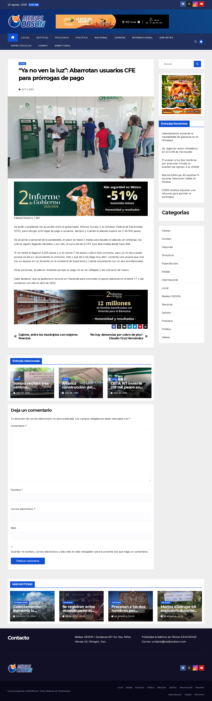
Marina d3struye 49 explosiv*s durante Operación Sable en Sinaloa (180, 178)
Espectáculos (21, 45)
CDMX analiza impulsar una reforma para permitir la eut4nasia (178, 193)
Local (25, 37)
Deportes (166, 37)
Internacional (142, 37)
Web (13, 528)
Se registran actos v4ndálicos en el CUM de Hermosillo (79, 610)
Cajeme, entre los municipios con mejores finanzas (48, 336)
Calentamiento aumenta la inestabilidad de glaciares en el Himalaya (180, 137)
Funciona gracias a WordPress (23, 691)
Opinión (120, 37)
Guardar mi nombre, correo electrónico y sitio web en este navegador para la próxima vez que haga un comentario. (79, 551)
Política (82, 37)
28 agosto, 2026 (26, 616)
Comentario (19, 425)
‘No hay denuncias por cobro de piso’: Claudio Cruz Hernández (116, 336)
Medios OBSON (171, 296)
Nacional (101, 37)
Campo (43, 45)
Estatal (42, 37)
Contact (166, 238)
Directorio (62, 45)
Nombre (17, 489)
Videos (166, 337)
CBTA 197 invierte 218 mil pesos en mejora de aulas (126, 387)
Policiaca (62, 37)
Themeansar (64, 691)
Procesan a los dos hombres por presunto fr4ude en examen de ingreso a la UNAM (180, 163)
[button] (195, 41)
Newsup (50, 691)
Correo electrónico (23, 508)
